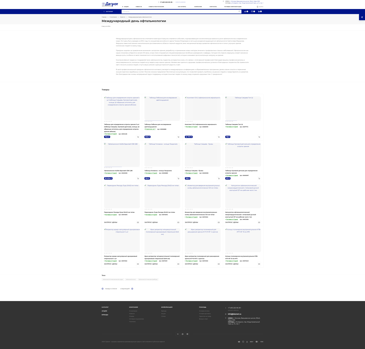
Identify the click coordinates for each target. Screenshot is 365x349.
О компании (133, 311)
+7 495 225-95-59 (166, 2)
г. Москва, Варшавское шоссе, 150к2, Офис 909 (245, 1)
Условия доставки (205, 313)
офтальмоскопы (131, 279)
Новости (132, 313)
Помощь (202, 307)
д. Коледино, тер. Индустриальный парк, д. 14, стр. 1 (247, 3)
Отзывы (131, 316)
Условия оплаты (204, 311)
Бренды (105, 314)
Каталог (105, 307)
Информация (166, 307)
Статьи (163, 316)
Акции (104, 311)
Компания (133, 307)
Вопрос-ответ (203, 319)
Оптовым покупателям (136, 319)
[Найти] (239, 11)
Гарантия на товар (205, 316)
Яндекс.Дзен (187, 334)
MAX (183, 334)
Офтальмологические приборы (148, 279)
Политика (132, 321)
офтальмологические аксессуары (113, 279)
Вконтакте (178, 334)
